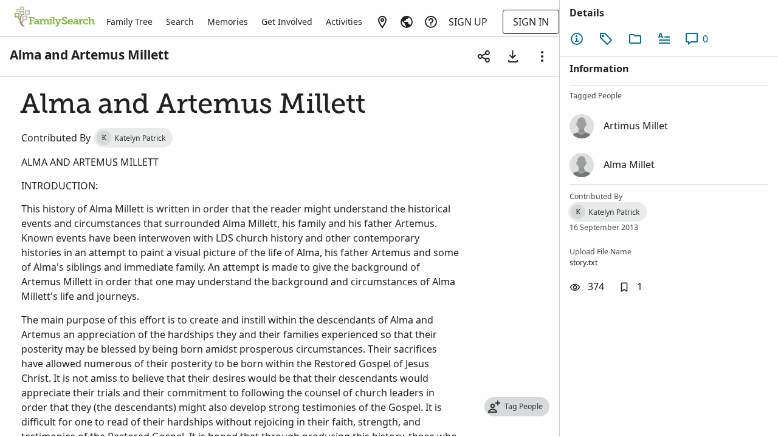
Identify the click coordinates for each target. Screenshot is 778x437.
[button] (630, 287)
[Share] (484, 56)
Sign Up (468, 22)
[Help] (431, 22)
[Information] (577, 39)
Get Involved (286, 21)
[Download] (513, 56)
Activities (344, 21)
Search (180, 21)
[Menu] (542, 56)
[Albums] (635, 39)
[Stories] (664, 39)
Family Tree (129, 21)
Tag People (523, 406)
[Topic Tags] (606, 39)
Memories (227, 21)
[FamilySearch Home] (55, 18)
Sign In (531, 22)
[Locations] (382, 22)
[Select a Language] (406, 22)
